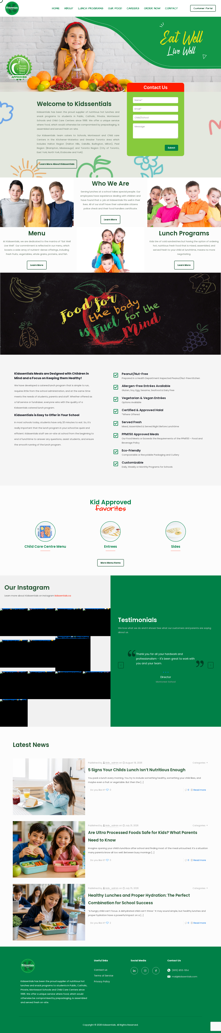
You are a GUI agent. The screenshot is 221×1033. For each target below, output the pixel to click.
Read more (199, 789)
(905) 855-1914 (180, 970)
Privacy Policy (102, 981)
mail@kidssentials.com (184, 976)
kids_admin (112, 762)
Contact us (100, 969)
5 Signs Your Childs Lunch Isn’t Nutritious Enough (136, 770)
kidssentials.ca (63, 595)
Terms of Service (103, 975)
